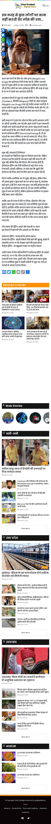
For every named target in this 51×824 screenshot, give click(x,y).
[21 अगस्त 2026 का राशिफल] (8, 778)
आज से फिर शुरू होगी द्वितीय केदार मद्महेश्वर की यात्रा (30, 724)
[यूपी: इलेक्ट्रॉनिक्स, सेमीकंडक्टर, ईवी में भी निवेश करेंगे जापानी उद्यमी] (8, 600)
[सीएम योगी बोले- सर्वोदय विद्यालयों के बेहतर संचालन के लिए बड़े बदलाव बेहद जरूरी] (8, 589)
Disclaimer (43, 808)
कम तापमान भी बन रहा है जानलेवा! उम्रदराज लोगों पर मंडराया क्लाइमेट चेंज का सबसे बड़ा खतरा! (37, 335)
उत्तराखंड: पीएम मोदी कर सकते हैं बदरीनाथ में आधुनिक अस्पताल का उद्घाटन (23, 678)
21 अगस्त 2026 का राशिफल (28, 775)
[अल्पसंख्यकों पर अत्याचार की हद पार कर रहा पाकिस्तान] (8, 518)
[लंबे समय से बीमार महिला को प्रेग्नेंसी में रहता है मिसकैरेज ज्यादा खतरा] (13, 296)
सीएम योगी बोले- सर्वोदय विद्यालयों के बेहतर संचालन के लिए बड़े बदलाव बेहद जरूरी (32, 587)
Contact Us (25, 812)
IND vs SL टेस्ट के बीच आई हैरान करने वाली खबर (32, 505)
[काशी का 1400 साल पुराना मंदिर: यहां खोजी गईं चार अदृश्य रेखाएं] (8, 611)
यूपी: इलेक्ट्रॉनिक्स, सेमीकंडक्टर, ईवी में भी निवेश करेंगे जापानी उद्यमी (32, 598)
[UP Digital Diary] (25, 5)
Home (25, 804)
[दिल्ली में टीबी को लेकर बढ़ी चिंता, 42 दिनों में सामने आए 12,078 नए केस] (37, 296)
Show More (25, 528)
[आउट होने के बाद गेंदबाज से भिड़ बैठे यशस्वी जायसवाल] (8, 496)
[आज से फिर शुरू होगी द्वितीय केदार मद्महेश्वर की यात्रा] (8, 727)
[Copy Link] (2, 49)
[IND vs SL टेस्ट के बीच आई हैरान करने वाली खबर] (8, 507)
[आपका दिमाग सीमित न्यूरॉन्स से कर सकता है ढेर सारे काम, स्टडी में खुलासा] (13, 323)
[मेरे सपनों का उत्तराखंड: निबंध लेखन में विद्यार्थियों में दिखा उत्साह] (8, 716)
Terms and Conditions (30, 808)
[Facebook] (2, 30)
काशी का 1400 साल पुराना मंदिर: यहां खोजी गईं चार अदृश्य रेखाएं (32, 609)
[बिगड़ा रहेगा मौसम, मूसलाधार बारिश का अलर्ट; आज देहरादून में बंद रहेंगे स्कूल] (8, 693)
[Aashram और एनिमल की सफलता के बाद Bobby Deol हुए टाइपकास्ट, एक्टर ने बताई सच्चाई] (8, 484)
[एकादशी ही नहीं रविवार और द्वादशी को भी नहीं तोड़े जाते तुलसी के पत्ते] (8, 767)
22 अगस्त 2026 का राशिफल (28, 752)
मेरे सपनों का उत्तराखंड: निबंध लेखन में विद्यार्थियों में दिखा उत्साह (32, 713)
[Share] (2, 54)
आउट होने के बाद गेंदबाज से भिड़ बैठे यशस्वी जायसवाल (31, 494)
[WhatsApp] (2, 39)
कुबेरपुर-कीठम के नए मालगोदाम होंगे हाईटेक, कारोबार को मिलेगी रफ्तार (25, 574)
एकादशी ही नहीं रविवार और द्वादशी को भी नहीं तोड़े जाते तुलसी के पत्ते (32, 765)
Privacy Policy (16, 808)
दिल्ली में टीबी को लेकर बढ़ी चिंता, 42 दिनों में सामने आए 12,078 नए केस (37, 307)
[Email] (2, 44)
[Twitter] (2, 35)
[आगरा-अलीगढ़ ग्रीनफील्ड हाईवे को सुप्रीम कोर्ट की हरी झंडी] (8, 623)
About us (7, 808)
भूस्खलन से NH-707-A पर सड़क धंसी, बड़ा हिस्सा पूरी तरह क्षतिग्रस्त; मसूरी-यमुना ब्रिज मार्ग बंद (32, 703)
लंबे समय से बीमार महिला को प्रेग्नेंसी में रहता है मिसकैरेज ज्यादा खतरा (12, 307)
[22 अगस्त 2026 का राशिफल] (8, 756)
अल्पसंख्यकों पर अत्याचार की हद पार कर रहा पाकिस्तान (33, 516)
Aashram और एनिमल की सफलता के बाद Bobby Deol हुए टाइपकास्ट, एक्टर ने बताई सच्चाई (32, 483)
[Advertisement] (25, 37)
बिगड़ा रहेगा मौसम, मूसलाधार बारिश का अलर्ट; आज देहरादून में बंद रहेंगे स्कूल (33, 690)
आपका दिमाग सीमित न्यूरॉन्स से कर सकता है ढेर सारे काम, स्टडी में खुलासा (12, 334)
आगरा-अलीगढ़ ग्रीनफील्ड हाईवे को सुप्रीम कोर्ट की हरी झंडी (31, 620)
